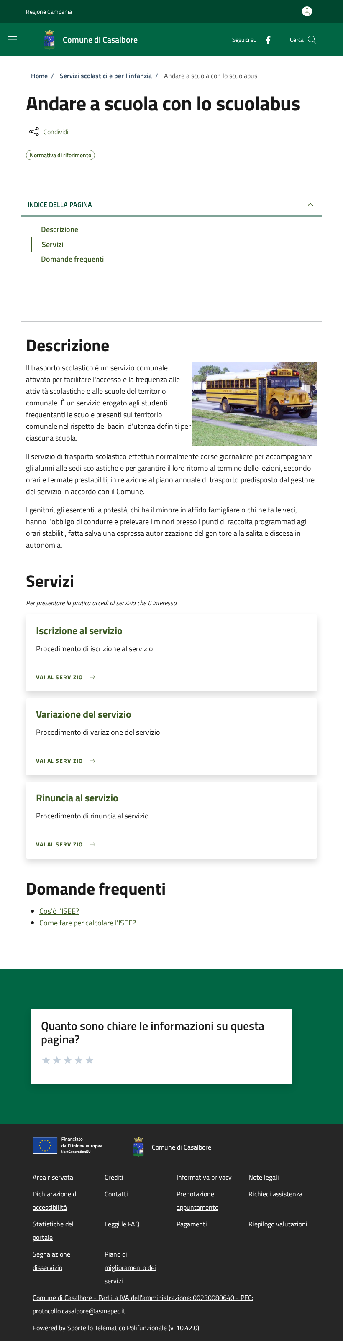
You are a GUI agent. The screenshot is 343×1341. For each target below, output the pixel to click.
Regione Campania (49, 11)
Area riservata (53, 1177)
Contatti (116, 1194)
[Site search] (312, 40)
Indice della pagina (60, 204)
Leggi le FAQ (122, 1224)
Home (39, 76)
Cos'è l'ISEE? (59, 911)
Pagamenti (192, 1224)
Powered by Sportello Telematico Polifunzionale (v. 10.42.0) (116, 1328)
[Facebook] (264, 39)
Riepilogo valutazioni (277, 1224)
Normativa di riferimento (60, 153)
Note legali (263, 1177)
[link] (68, 677)
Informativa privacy (204, 1177)
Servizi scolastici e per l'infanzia (106, 76)
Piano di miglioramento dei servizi (130, 1267)
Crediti (114, 1177)
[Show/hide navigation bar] (12, 39)
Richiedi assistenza (275, 1194)
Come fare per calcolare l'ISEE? (87, 922)
